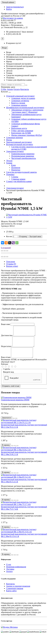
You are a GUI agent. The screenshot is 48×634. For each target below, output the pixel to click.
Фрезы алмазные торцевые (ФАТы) (26, 135)
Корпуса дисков (18, 103)
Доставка (10, 569)
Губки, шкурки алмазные (22, 131)
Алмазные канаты (19, 105)
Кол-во (9, 236)
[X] (9, 242)
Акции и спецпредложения (18, 586)
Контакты (24, 89)
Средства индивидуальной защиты (21, 172)
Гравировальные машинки (22, 154)
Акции (10, 89)
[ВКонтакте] (2, 242)
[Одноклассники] (6, 242)
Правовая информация (16, 567)
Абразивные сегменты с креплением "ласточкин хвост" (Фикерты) (27, 111)
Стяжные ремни (18, 179)
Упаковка (10, 174)
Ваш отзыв (5, 357)
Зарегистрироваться (15, 7)
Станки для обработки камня (18, 181)
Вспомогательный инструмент (19, 144)
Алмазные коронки (14, 137)
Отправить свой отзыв (10, 386)
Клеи (13, 165)
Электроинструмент (15, 151)
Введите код (8, 372)
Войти (9, 9)
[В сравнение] (7, 250)
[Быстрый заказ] (12, 445)
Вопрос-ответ (12, 266)
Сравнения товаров (14, 588)
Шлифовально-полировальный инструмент (25, 107)
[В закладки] (5, 250)
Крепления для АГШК (21, 133)
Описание (10, 261)
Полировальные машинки (22, 156)
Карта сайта (11, 591)
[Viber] (13, 242)
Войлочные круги (19, 128)
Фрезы (9, 140)
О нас (8, 564)
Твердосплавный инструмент (19, 142)
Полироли (15, 167)
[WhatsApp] (16, 242)
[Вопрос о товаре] (2, 250)
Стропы (14, 177)
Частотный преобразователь (23, 158)
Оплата (16, 89)
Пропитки (15, 170)
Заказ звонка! (19, 32)
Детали (9, 161)
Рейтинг (4, 364)
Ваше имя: (5, 324)
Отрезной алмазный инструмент (20, 96)
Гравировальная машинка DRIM (15, 400)
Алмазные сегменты (20, 101)
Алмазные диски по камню (23, 98)
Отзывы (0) (11, 264)
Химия (9, 163)
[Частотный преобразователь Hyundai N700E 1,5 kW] (26, 217)
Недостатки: (6, 346)
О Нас (3, 89)
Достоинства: (7, 335)
